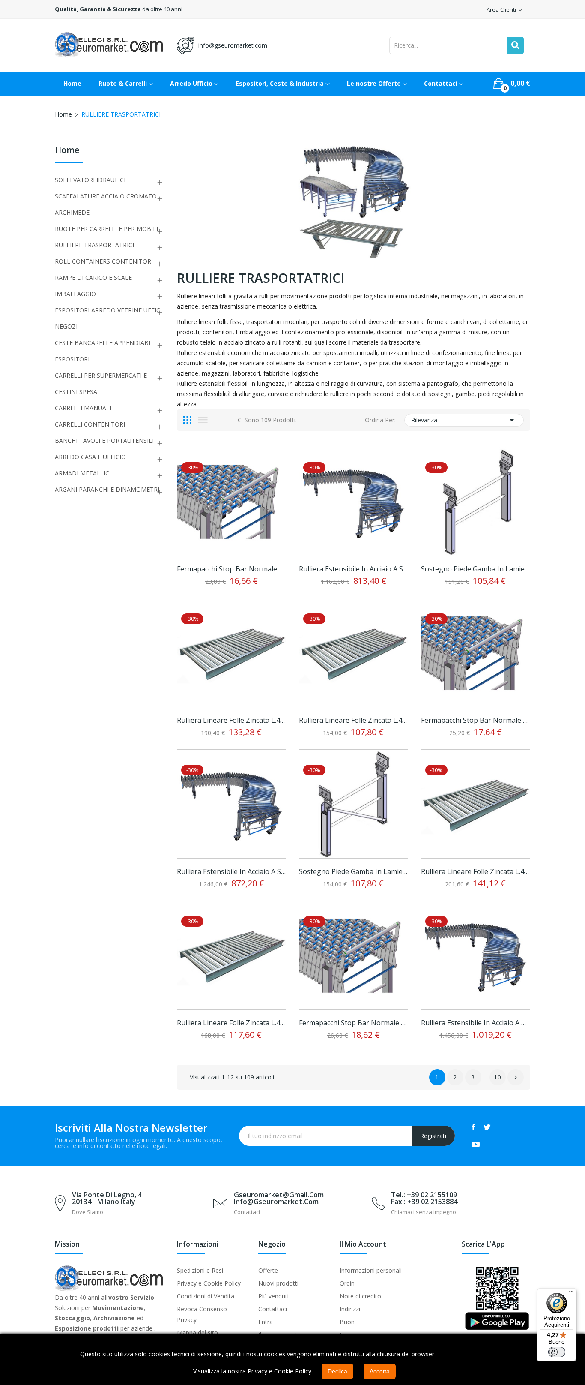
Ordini (348, 1283)
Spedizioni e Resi (200, 1270)
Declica (337, 1371)
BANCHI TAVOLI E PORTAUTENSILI (104, 440)
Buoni (348, 1322)
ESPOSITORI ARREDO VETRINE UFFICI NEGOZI (108, 318)
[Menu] (571, 1293)
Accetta (380, 1371)
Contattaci (272, 1309)
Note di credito (360, 1296)
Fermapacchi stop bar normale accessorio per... (231, 569)
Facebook (473, 1127)
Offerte (268, 1270)
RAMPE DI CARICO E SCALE (93, 277)
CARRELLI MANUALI (83, 408)
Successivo (515, 1077)
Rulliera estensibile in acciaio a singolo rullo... (353, 569)
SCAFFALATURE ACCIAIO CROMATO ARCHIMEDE (106, 204)
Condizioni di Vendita (205, 1296)
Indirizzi (350, 1309)
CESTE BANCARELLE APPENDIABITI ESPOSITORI (105, 351)
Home (67, 151)
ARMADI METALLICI (83, 473)
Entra (265, 1322)
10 (498, 1077)
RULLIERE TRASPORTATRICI (94, 245)
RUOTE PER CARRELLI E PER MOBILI (106, 229)
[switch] (556, 1352)
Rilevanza (464, 420)
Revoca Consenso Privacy (202, 1314)
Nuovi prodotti (278, 1283)
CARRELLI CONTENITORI (90, 424)
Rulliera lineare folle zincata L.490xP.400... (231, 720)
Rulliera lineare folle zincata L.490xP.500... (475, 871)
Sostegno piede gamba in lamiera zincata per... (475, 569)
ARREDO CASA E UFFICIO (90, 457)
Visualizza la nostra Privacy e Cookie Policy (252, 1371)
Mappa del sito (197, 1332)
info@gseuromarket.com (232, 45)
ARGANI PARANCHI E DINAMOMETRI (107, 489)
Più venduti (273, 1296)
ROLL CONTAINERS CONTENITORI (104, 261)
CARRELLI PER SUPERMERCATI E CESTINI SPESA (101, 383)
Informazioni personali (371, 1270)
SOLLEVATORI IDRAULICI (90, 180)
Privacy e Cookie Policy (209, 1283)
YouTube (476, 1144)
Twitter (487, 1127)
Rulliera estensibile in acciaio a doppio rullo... (475, 1022)
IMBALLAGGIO (75, 294)
